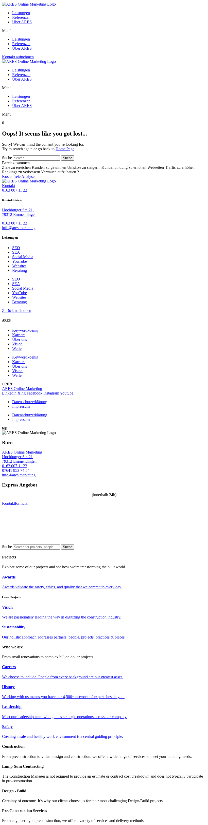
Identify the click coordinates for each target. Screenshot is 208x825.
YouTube (19, 261)
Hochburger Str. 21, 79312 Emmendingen (19, 212)
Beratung (19, 270)
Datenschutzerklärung (29, 402)
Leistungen (21, 13)
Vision (17, 344)
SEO (16, 248)
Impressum (21, 406)
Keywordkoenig (25, 330)
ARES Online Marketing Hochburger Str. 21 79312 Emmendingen (22, 456)
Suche (7, 158)
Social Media (22, 257)
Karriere (18, 335)
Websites (19, 266)
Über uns (19, 339)
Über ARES (22, 22)
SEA (16, 252)
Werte (17, 348)
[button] (104, 30)
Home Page (65, 149)
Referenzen (21, 17)
